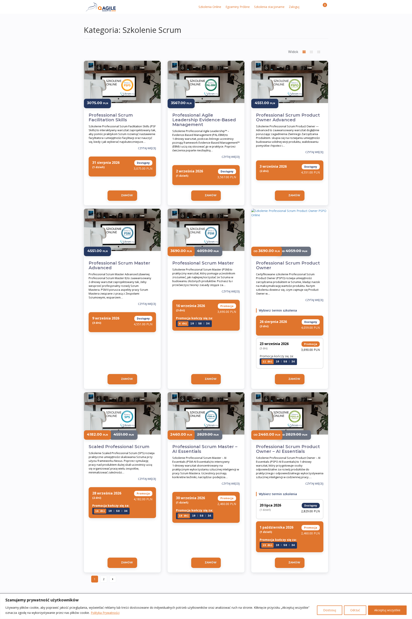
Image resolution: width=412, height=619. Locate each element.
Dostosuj (329, 610)
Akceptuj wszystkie (387, 610)
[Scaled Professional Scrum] (122, 418)
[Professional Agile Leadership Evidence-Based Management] (206, 86)
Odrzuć (355, 610)
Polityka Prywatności (105, 613)
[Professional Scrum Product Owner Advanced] (289, 86)
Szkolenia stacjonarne (269, 7)
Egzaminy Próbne (238, 7)
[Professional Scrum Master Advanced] (122, 234)
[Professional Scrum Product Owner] (289, 234)
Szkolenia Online (209, 7)
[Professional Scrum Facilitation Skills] (122, 86)
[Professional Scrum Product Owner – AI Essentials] (289, 418)
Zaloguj (294, 7)
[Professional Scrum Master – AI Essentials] (206, 418)
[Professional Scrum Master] (206, 234)
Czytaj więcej (147, 148)
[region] (206, 606)
